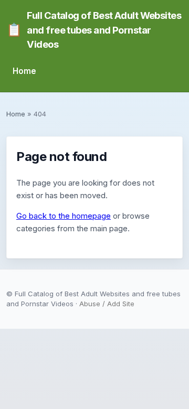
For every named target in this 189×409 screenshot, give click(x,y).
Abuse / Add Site (106, 303)
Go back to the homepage (63, 216)
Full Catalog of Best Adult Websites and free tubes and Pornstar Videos (93, 29)
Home (24, 71)
